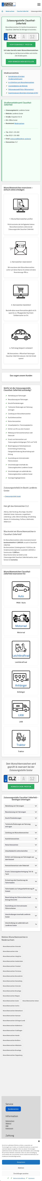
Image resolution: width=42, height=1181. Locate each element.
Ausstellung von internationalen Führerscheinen (16, 907)
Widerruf (8, 1123)
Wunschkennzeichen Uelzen (31, 1001)
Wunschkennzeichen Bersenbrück (12, 976)
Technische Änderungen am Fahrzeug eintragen (17, 825)
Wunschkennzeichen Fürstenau (12, 971)
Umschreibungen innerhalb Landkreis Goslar (17, 915)
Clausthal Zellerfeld (22, 11)
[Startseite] (2, 11)
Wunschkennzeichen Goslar (11, 1001)
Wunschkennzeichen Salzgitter (12, 956)
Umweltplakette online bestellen (16, 851)
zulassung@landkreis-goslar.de (20, 139)
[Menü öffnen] (38, 4)
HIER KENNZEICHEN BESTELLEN (21, 61)
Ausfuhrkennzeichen (12, 839)
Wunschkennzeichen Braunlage (12, 991)
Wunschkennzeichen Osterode (12, 946)
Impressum (31, 1178)
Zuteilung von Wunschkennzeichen (17, 832)
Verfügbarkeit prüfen (21, 44)
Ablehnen (21, 1168)
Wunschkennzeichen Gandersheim (13, 961)
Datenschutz (10, 1121)
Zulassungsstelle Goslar (13, 496)
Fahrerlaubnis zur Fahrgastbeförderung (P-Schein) (20, 890)
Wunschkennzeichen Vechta (11, 1006)
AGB (7, 1126)
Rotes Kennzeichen (11, 845)
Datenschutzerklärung (19, 1178)
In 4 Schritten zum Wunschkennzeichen (21, 82)
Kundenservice (13, 1109)
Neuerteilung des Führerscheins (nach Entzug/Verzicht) (18, 898)
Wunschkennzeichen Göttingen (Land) (14, 1021)
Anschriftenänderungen (13, 818)
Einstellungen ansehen (21, 1173)
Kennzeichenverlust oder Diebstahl (17, 865)
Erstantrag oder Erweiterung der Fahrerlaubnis (16, 881)
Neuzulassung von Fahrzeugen (15, 812)
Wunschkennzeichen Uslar (10, 951)
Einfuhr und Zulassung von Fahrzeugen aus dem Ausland (19, 858)
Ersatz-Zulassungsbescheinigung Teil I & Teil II (19, 872)
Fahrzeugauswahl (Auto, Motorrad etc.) (21, 89)
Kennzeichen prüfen (21, 786)
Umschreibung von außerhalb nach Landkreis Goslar (16, 924)
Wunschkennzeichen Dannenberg (12, 981)
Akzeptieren (21, 1162)
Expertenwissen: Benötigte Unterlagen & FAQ (23, 93)
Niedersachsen (10, 11)
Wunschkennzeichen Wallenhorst (12, 1025)
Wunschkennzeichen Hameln (11, 1035)
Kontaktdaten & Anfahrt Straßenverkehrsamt (16, 77)
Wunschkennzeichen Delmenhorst (13, 1011)
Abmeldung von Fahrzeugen (14, 806)
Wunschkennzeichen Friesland (11, 966)
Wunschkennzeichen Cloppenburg (12, 1055)
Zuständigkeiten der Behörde (18, 86)
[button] (39, 1141)
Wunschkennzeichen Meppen (11, 996)
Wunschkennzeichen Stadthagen (12, 1030)
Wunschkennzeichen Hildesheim (12, 1045)
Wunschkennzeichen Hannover (12, 1016)
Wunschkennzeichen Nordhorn (11, 1040)
